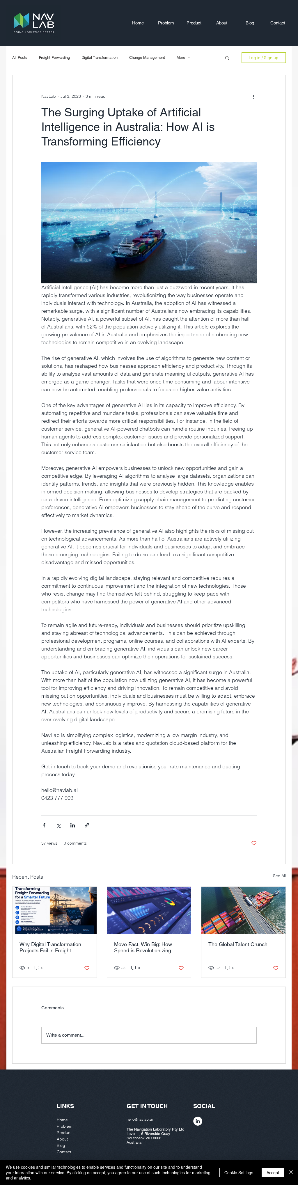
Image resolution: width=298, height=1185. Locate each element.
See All (279, 875)
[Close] (291, 1172)
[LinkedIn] (197, 1121)
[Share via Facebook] (44, 825)
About (62, 1139)
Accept (273, 1172)
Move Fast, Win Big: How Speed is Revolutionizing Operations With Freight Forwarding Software (143, 947)
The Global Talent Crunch (237, 944)
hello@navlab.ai (140, 1119)
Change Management (147, 57)
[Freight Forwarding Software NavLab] (149, 910)
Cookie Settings (238, 1172)
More (181, 57)
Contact (64, 1151)
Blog (61, 1145)
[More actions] (253, 96)
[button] (227, 57)
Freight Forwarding (54, 57)
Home (62, 1119)
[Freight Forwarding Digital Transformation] (243, 910)
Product (64, 1132)
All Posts (19, 57)
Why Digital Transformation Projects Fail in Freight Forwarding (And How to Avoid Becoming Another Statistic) (50, 947)
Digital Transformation (99, 57)
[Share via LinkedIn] (72, 825)
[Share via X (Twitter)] (58, 825)
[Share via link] (87, 825)
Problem (64, 1126)
